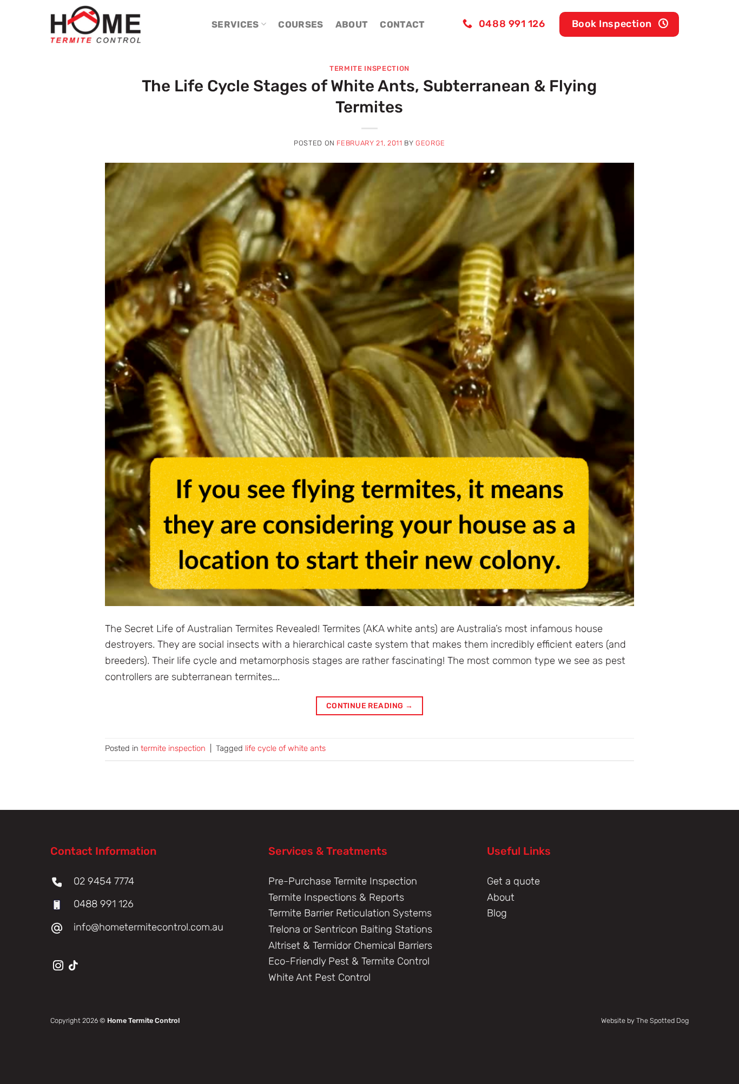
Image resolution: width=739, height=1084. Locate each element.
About (351, 24)
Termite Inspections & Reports (336, 897)
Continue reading (369, 705)
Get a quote (513, 881)
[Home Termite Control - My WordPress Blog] (104, 24)
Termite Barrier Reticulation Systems (350, 913)
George (430, 143)
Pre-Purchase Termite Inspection (342, 881)
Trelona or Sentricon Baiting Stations (350, 929)
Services (235, 24)
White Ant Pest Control (319, 977)
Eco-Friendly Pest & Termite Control (349, 961)
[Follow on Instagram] (58, 966)
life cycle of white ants (285, 748)
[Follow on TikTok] (73, 966)
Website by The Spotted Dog (645, 1020)
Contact (402, 24)
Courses (300, 24)
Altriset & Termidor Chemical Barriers (350, 946)
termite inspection (369, 68)
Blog (497, 913)
